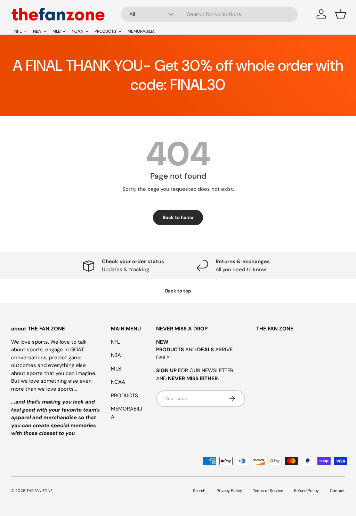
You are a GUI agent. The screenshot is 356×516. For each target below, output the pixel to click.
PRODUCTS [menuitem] (105, 31)
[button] (340, 14)
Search (199, 490)
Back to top (178, 291)
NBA (116, 355)
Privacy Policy (229, 490)
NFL (115, 341)
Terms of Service (268, 490)
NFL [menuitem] (18, 31)
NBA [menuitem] (37, 31)
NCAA (118, 381)
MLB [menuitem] (56, 31)
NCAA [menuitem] (77, 31)
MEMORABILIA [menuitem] (141, 31)
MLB (116, 368)
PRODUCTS (124, 395)
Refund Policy (306, 490)
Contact (337, 490)
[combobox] (209, 14)
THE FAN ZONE (39, 490)
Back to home (178, 217)
